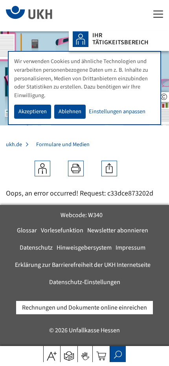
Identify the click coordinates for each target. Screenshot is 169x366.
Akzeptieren (32, 111)
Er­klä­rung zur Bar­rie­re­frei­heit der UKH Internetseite (83, 265)
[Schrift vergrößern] (52, 353)
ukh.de (14, 145)
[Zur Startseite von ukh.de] (41, 15)
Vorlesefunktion (62, 230)
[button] (69, 353)
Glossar (27, 230)
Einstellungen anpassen (117, 111)
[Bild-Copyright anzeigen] (164, 97)
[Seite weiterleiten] (109, 168)
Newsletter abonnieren (117, 230)
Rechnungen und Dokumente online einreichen (84, 307)
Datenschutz (36, 247)
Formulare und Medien (63, 145)
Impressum (130, 247)
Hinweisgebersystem (84, 247)
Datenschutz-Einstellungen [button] (84, 282)
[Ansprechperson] (42, 168)
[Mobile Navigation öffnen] (158, 15)
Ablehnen (70, 111)
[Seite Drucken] (76, 168)
